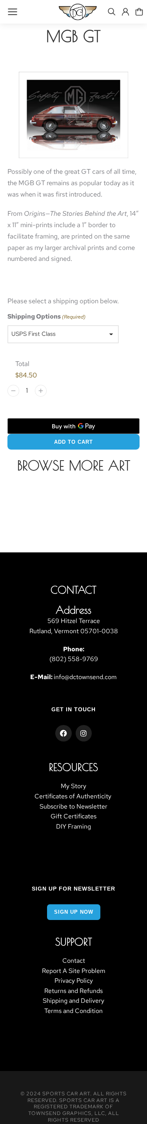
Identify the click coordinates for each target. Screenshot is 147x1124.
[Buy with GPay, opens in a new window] (73, 426)
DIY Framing (73, 826)
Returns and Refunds (73, 991)
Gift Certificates (73, 816)
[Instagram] (84, 733)
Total (22, 363)
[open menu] (12, 11)
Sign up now (73, 912)
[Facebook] (63, 733)
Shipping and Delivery (73, 1000)
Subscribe (53, 806)
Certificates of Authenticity (73, 796)
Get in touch (73, 709)
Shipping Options (46, 316)
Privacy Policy (73, 980)
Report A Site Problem (73, 971)
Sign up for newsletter (73, 888)
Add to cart (73, 442)
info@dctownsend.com (85, 677)
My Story (73, 786)
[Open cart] (139, 12)
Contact (73, 960)
